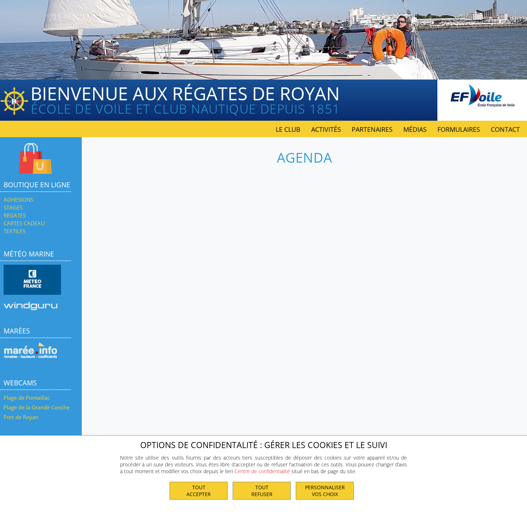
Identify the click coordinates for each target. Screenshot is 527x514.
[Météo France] (32, 279)
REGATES (15, 215)
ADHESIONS (18, 199)
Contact (505, 129)
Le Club (288, 129)
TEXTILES (14, 231)
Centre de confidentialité (262, 471)
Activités (326, 129)
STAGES (13, 207)
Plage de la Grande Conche (37, 407)
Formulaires (458, 129)
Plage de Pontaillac (27, 397)
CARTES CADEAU (24, 223)
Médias (415, 129)
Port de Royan (21, 417)
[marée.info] (30, 360)
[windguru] (30, 308)
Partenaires (372, 129)
